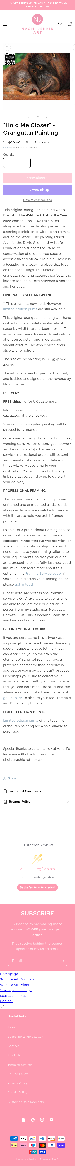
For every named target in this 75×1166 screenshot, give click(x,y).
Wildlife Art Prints (14, 985)
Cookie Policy (17, 1092)
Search (13, 1027)
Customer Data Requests (26, 1102)
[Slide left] (28, 117)
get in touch (24, 584)
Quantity (9, 154)
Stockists (14, 1055)
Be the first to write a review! (37, 887)
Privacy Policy (18, 1083)
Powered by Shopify (49, 1159)
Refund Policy (18, 1074)
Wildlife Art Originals (17, 979)
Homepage (9, 974)
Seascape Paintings (16, 990)
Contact (6, 1001)
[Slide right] (46, 117)
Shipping (8, 147)
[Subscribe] (62, 961)
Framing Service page (43, 573)
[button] (5, 23)
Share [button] (12, 778)
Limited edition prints (20, 720)
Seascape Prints (13, 996)
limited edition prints (20, 309)
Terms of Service (20, 1064)
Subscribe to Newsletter (25, 1036)
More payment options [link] (37, 200)
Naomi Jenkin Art (31, 1159)
